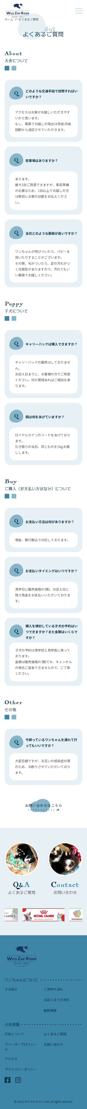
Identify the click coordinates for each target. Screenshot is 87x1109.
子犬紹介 (11, 989)
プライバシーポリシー (21, 1069)
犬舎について (14, 1034)
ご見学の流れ (53, 989)
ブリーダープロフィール (21, 1046)
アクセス (11, 1059)
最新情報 (50, 1010)
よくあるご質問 (55, 1034)
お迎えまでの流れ (57, 1000)
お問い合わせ (53, 1044)
